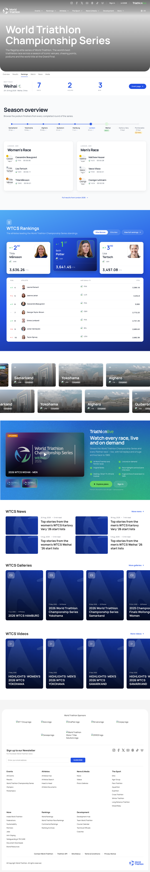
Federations (11, 820)
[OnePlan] (75, 722)
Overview (6, 74)
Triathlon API (62, 854)
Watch (33, 74)
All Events (10, 776)
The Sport (76, 11)
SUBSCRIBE (77, 760)
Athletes (63, 11)
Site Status (76, 854)
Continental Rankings (50, 824)
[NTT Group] (25, 722)
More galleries (135, 565)
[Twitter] (82, 3)
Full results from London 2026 (75, 197)
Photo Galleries (82, 783)
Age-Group (116, 779)
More (119, 11)
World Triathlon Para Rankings (53, 820)
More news (137, 511)
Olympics (10, 787)
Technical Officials (83, 828)
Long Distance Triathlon (121, 802)
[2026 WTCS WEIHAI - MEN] (29, 483)
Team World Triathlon (84, 820)
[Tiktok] (97, 3)
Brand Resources (13, 846)
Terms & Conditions (92, 854)
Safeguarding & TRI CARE (16, 839)
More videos (136, 633)
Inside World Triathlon (14, 816)
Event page (136, 86)
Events (37, 11)
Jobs (8, 831)
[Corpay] (125, 722)
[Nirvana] (100, 722)
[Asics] (50, 722)
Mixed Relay (116, 806)
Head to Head (47, 783)
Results (15, 74)
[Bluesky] (102, 3)
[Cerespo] (50, 735)
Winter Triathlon (118, 798)
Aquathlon (116, 787)
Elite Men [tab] (114, 232)
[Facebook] (77, 3)
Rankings (50, 11)
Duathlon (115, 791)
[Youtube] (87, 3)
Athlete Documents (49, 787)
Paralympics (11, 791)
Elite (113, 776)
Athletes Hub (47, 776)
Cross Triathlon (117, 794)
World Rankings (47, 816)
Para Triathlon (117, 783)
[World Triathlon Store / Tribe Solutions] (75, 735)
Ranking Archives (48, 828)
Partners (10, 828)
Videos (79, 779)
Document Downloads (15, 843)
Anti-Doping (11, 835)
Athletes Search (48, 779)
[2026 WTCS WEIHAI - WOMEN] (13, 483)
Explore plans (102, 484)
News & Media (91, 11)
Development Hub (83, 816)
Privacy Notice (110, 854)
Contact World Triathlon (43, 854)
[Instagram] (71, 3)
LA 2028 (124, 3)
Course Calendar (83, 824)
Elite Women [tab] (101, 232)
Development (108, 11)
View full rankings (131, 232)
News (40, 74)
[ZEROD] (100, 735)
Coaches (80, 831)
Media (47, 74)
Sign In (112, 3)
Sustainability (12, 824)
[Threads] (92, 3)
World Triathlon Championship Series (20, 783)
